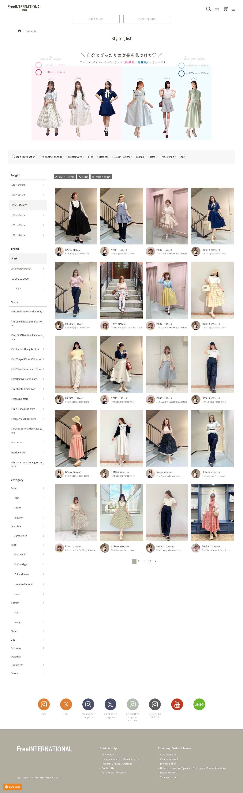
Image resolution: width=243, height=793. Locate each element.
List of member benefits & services (120, 759)
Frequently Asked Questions (117, 763)
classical (103, 156)
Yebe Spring (168, 156)
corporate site (168, 754)
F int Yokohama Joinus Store (216, 550)
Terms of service (169, 777)
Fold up (206, 546)
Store (14, 302)
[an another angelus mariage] (133, 705)
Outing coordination (24, 156)
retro (152, 156)
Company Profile (169, 759)
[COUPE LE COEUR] (155, 705)
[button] (155, 561)
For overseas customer (114, 772)
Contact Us (108, 768)
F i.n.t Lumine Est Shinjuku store (171, 253)
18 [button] (149, 561)
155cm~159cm (122, 156)
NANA (68, 249)
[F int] (44, 705)
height (15, 175)
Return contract (168, 772)
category (17, 480)
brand (15, 249)
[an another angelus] (88, 705)
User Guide (108, 754)
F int (90, 156)
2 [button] (139, 561)
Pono (159, 249)
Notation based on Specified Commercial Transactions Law (193, 768)
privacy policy (168, 763)
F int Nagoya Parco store (77, 253)
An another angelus (52, 156)
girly (182, 156)
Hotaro (206, 249)
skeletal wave (75, 156)
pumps (140, 156)
